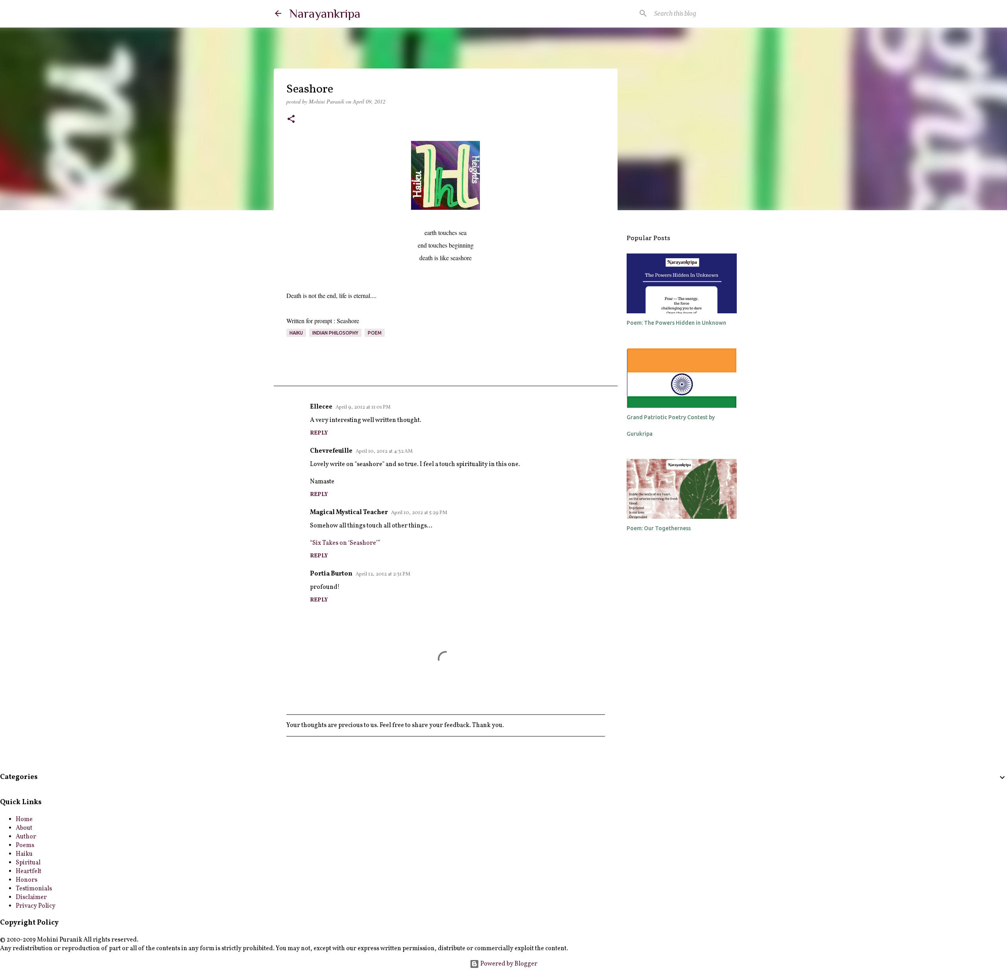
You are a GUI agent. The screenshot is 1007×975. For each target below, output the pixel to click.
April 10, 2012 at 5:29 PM (419, 512)
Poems (25, 845)
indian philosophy (335, 332)
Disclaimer (31, 897)
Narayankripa (324, 13)
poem (375, 332)
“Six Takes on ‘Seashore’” (345, 543)
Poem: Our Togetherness (659, 528)
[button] (291, 119)
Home (24, 819)
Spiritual (28, 862)
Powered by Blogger (508, 964)
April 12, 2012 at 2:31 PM (383, 574)
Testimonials (34, 888)
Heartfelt (28, 871)
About (24, 828)
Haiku (296, 332)
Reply (319, 433)
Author (26, 837)
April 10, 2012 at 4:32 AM (384, 451)
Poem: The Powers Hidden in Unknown (676, 323)
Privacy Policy (35, 906)
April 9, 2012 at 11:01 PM (363, 407)
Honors (26, 880)
